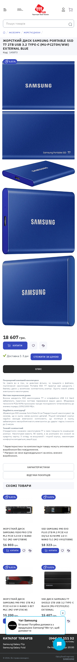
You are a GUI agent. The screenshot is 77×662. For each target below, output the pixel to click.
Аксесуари (14, 32)
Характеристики (38, 467)
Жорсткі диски (32, 32)
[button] (19, 510)
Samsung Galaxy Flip (14, 644)
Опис (38, 369)
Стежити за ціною (46, 356)
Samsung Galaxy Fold (14, 647)
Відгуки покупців (39, 475)
